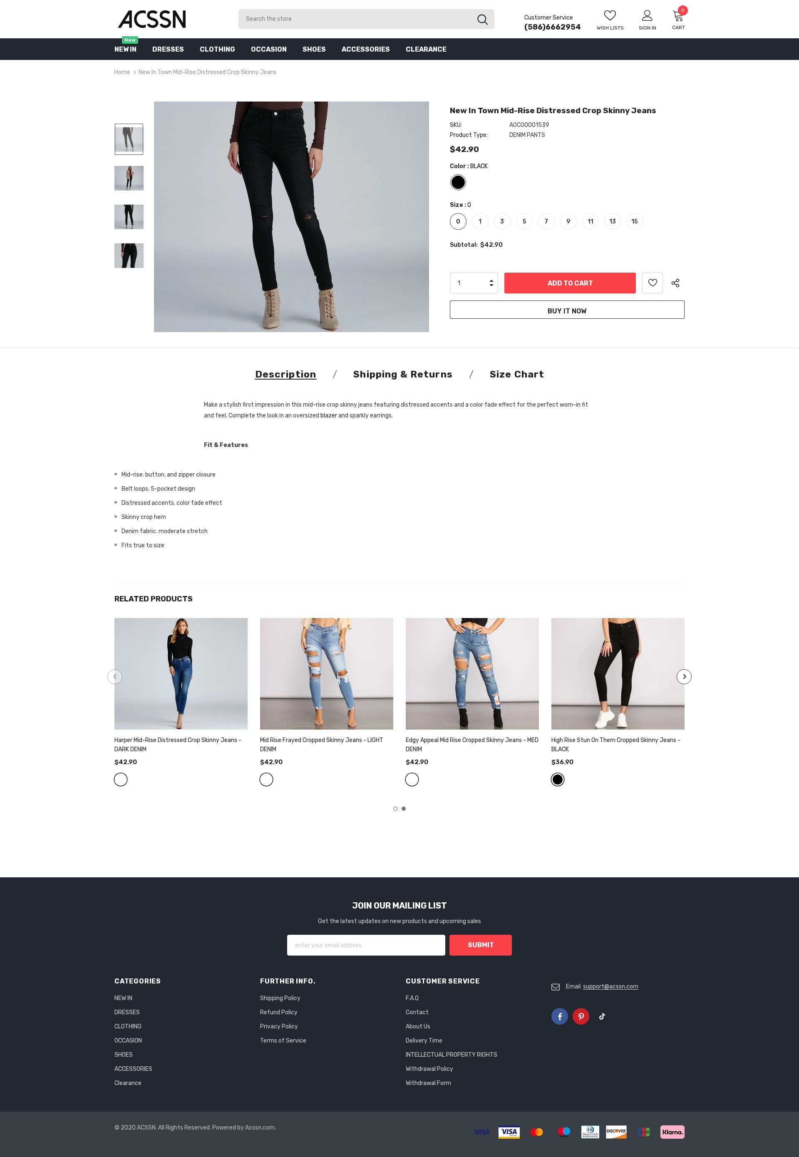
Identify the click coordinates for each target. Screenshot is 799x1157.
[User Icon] (647, 15)
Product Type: (469, 135)
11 (590, 221)
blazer (328, 415)
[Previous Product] (114, 676)
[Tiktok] (602, 1016)
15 (634, 221)
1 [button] (395, 809)
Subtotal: (464, 244)
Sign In (647, 28)
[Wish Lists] (652, 283)
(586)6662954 (552, 27)
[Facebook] (559, 1016)
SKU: (456, 125)
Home (122, 72)
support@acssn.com (610, 986)
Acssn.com (260, 1127)
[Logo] (170, 19)
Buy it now (567, 311)
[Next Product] (684, 676)
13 (612, 221)
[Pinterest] (581, 1016)
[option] (291, 217)
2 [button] (404, 809)
